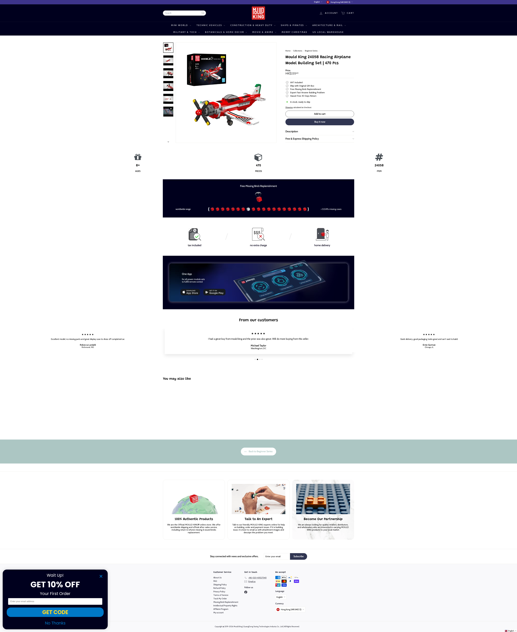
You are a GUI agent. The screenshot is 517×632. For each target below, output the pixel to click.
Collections (298, 51)
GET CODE (55, 612)
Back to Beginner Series (260, 451)
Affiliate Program (220, 609)
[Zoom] (226, 92)
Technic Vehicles (209, 25)
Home (288, 51)
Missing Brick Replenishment (225, 602)
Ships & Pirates (293, 25)
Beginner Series (311, 51)
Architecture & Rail (328, 25)
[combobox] (184, 12)
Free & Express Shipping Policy (302, 138)
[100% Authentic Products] (194, 499)
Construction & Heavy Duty (251, 25)
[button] (511, 631)
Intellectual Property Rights (225, 605)
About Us (217, 577)
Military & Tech (185, 32)
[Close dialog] (101, 576)
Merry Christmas (294, 32)
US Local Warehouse (328, 32)
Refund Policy (219, 588)
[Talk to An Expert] (258, 499)
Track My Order (220, 598)
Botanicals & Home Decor (225, 32)
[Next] (168, 141)
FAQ (215, 581)
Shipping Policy (220, 584)
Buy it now (319, 121)
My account (218, 612)
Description (291, 131)
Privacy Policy (219, 591)
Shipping (289, 107)
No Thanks (55, 623)
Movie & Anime (263, 32)
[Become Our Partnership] (323, 499)
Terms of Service (220, 595)
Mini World (180, 25)
